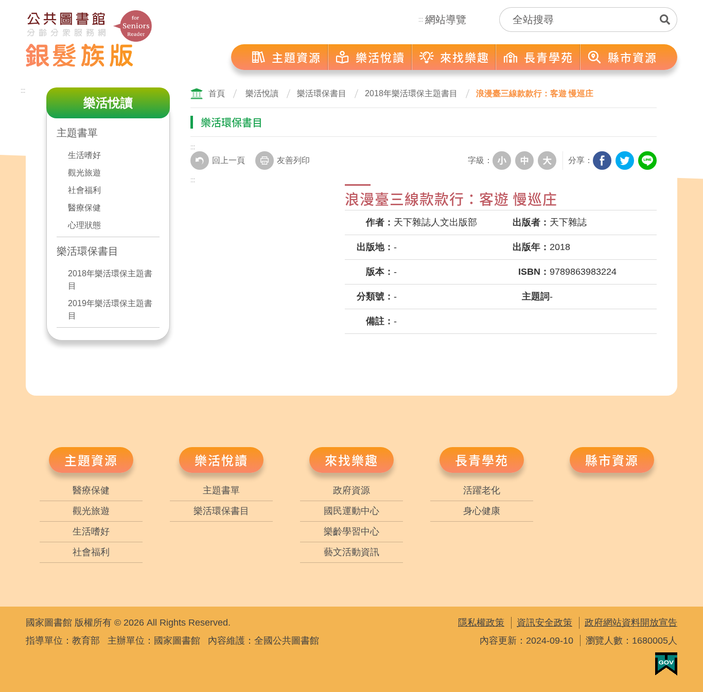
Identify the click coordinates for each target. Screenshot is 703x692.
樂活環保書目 (87, 251)
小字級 (502, 160)
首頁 (216, 93)
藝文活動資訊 (351, 552)
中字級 (524, 160)
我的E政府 (666, 664)
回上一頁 (228, 160)
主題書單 (77, 132)
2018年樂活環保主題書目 (110, 279)
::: (420, 19)
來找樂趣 (351, 460)
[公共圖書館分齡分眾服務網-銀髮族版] (89, 38)
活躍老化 (481, 490)
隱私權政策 (481, 622)
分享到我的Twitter (625, 160)
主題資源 (91, 460)
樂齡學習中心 (351, 531)
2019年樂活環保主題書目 (110, 309)
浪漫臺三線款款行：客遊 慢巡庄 (534, 93)
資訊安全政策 (544, 622)
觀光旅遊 (84, 172)
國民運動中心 (351, 511)
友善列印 (293, 160)
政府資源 (351, 490)
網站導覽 (445, 19)
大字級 (547, 160)
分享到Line (647, 160)
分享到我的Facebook (602, 160)
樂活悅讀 (261, 93)
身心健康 (481, 511)
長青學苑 (481, 460)
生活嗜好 (84, 155)
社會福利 (84, 190)
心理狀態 (84, 225)
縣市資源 (612, 460)
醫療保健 (84, 207)
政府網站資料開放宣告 (631, 622)
